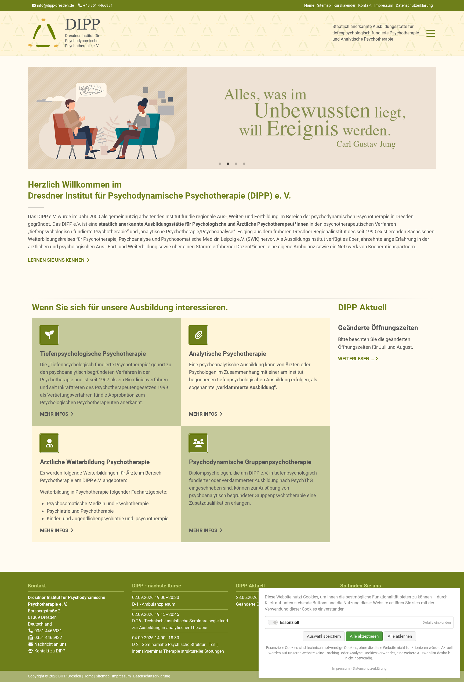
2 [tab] (228, 164)
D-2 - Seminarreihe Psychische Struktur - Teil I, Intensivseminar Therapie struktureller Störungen (178, 648)
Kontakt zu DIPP (49, 651)
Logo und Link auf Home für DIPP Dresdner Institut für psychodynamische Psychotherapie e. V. (64, 33)
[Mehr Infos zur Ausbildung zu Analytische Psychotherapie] (255, 336)
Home (88, 676)
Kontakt (365, 5)
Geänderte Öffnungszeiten (378, 328)
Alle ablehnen (400, 636)
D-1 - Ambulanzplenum (153, 604)
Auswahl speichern (324, 636)
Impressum (383, 5)
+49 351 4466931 (98, 5)
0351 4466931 (47, 630)
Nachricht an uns (50, 644)
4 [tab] (244, 164)
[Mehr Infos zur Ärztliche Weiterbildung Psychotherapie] (106, 444)
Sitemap (324, 5)
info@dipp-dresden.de (55, 5)
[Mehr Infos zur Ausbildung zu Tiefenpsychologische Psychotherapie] (106, 336)
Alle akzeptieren (364, 636)
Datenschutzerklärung (414, 5)
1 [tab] (220, 164)
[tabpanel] (232, 118)
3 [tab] (236, 164)
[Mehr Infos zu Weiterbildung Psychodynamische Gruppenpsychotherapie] (255, 444)
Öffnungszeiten (354, 347)
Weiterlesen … (356, 358)
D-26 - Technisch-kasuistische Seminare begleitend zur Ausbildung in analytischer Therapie (180, 624)
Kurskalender (345, 5)
